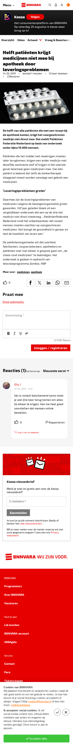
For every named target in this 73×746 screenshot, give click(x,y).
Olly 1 (17, 384)
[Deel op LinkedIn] (48, 282)
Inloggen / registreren (50, 348)
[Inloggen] (61, 5)
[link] (23, 271)
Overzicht (7, 40)
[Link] (26, 333)
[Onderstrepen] (20, 333)
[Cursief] (14, 333)
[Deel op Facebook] (30, 282)
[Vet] (8, 333)
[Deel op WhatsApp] (57, 282)
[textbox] (36, 320)
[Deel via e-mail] (66, 282)
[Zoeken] (49, 5)
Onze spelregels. (13, 301)
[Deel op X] (39, 282)
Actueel (32, 40)
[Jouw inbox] (55, 5)
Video (21, 40)
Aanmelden (18, 512)
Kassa (19, 17)
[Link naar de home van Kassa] (7, 17)
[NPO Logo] (68, 5)
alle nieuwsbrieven (31, 523)
